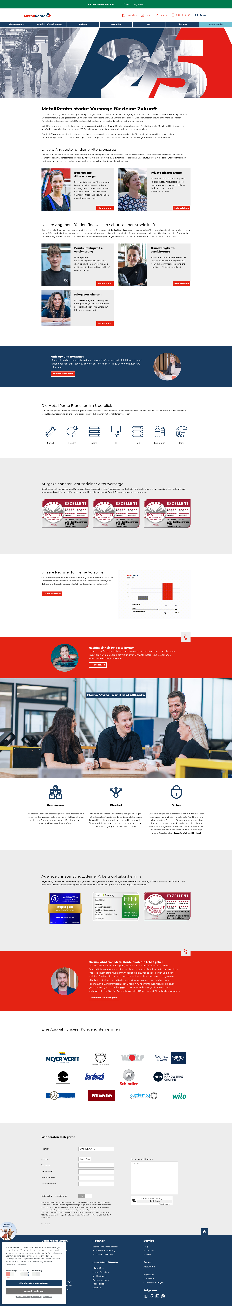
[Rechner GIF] (154, 594)
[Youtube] (146, 1296)
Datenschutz (36, 1297)
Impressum (47, 1297)
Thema (45, 1149)
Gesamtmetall (95, 126)
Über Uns (182, 24)
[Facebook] (151, 1296)
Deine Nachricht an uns (142, 1159)
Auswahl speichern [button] (34, 1291)
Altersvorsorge (16, 24)
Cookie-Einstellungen (154, 1282)
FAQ (149, 24)
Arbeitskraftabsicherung (49, 24)
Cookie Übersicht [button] (23, 1297)
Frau (88, 1159)
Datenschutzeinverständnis (54, 1196)
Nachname (47, 1171)
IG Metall (111, 126)
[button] (200, 15)
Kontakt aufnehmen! (143, 1209)
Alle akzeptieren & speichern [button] (33, 1283)
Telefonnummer (49, 1183)
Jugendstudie (216, 24)
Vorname (46, 1165)
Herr (81, 1159)
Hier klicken (154, 1201)
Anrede (44, 1159)
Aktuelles (116, 24)
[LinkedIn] (157, 1296)
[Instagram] (162, 1296)
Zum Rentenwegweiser (130, 4)
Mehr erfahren (98, 665)
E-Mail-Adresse (49, 1177)
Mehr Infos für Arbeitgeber (104, 997)
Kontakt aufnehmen (63, 373)
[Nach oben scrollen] (204, 1231)
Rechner (83, 24)
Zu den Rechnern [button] (52, 593)
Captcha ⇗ (165, 1204)
